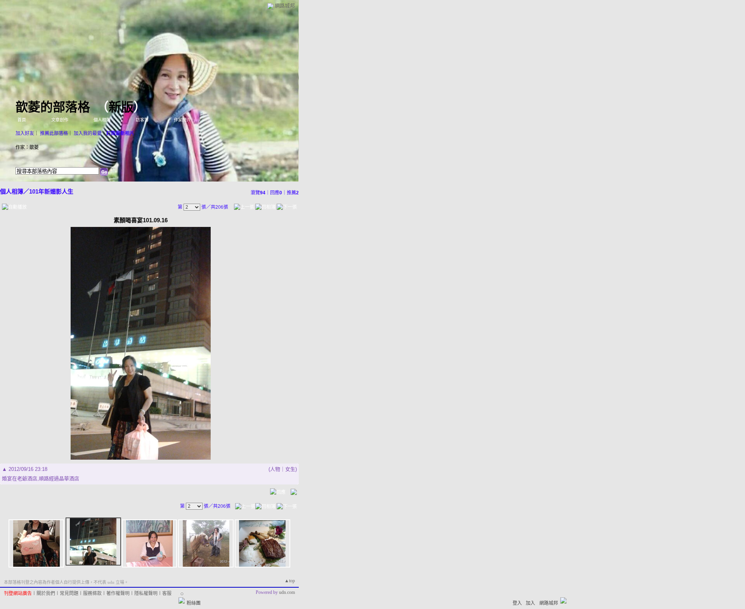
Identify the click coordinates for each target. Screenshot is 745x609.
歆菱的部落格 (53, 107)
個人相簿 (102, 120)
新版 (121, 107)
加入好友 (25, 133)
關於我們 (45, 593)
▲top (289, 580)
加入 (530, 603)
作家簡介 (182, 120)
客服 (167, 593)
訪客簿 (142, 120)
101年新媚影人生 (51, 191)
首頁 (21, 120)
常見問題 (69, 593)
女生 (290, 469)
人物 (275, 469)
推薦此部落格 (54, 133)
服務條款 (92, 593)
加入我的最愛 (88, 133)
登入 (517, 603)
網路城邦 (285, 6)
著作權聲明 (118, 593)
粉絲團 (194, 603)
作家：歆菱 (27, 147)
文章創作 (59, 120)
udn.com (287, 592)
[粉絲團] (181, 600)
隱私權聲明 (146, 593)
